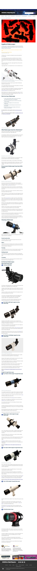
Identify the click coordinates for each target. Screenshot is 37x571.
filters (19, 93)
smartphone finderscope (19, 112)
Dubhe (19, 502)
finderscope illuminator (6, 113)
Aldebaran (3, 400)
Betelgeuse (3, 440)
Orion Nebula (8, 505)
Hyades (13, 397)
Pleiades (20, 331)
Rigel (22, 394)
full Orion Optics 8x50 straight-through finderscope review (14, 479)
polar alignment (8, 197)
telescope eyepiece (4, 90)
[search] (34, 13)
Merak (2, 503)
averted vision (4, 506)
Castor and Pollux (17, 327)
